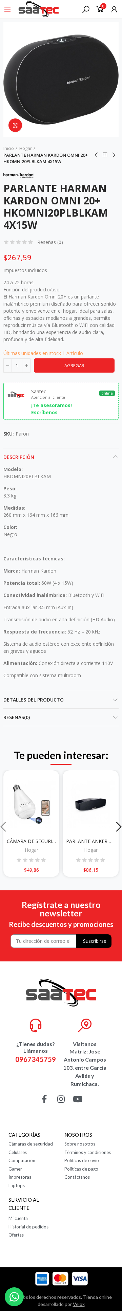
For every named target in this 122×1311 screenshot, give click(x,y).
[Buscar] (85, 9)
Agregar (74, 365)
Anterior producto (97, 155)
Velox (79, 1304)
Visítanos (85, 1044)
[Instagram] (61, 1099)
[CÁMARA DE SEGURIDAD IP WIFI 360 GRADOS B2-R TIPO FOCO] (31, 804)
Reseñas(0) (16, 717)
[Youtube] (78, 1099)
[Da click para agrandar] (15, 125)
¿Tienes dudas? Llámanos (35, 1047)
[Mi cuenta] (114, 9)
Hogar (31, 850)
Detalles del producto (33, 699)
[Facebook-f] (44, 1099)
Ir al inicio (105, 155)
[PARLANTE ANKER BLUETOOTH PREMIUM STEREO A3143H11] (90, 804)
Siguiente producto (113, 155)
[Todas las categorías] (7, 9)
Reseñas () (50, 242)
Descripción (18, 457)
